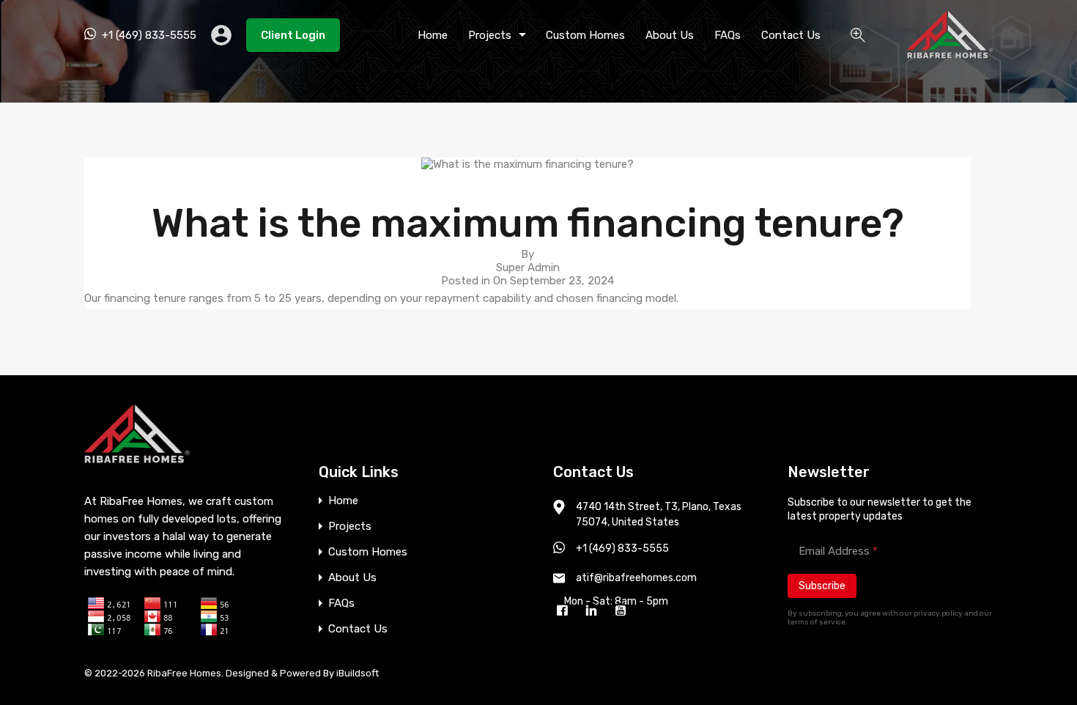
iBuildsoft (357, 673)
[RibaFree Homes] (950, 52)
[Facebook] (565, 612)
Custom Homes (585, 35)
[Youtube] (624, 612)
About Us (669, 35)
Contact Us (791, 35)
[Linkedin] (594, 612)
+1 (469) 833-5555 (149, 35)
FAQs (727, 35)
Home (433, 35)
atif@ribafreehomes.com (636, 578)
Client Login (293, 35)
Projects (489, 35)
